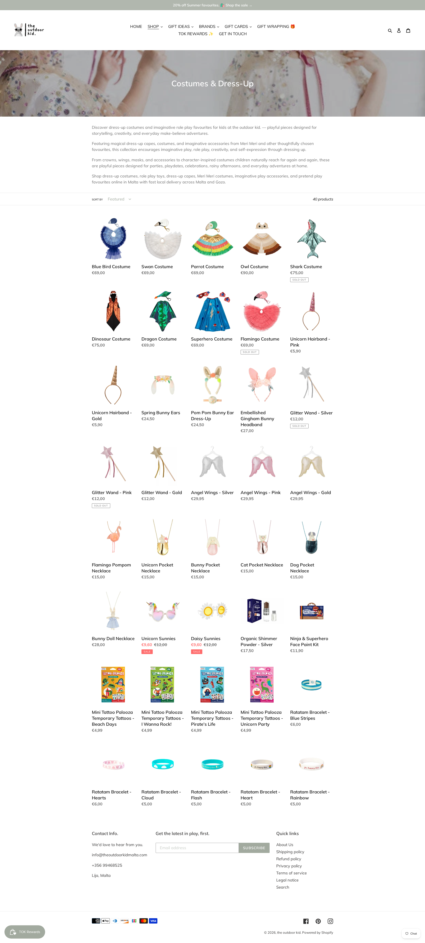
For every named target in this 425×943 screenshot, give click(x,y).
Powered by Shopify (317, 932)
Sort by (97, 199)
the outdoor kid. (289, 932)
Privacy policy (289, 865)
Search (282, 887)
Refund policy (288, 858)
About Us (284, 844)
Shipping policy (290, 851)
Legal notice (287, 880)
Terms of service (291, 873)
